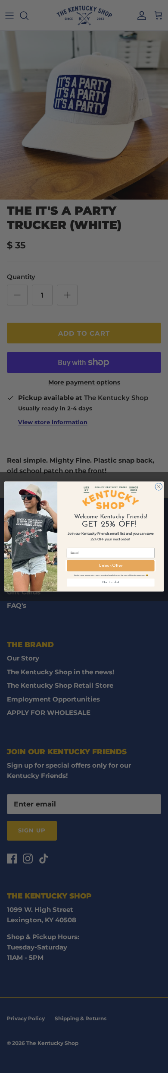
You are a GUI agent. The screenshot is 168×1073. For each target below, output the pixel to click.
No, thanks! (110, 582)
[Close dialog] (158, 486)
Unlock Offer (111, 566)
